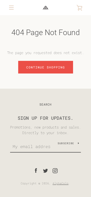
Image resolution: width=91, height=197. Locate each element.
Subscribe (66, 143)
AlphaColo (61, 183)
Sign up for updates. (45, 118)
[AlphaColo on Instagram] (55, 170)
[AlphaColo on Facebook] (35, 170)
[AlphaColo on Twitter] (45, 170)
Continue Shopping (45, 67)
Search (45, 104)
